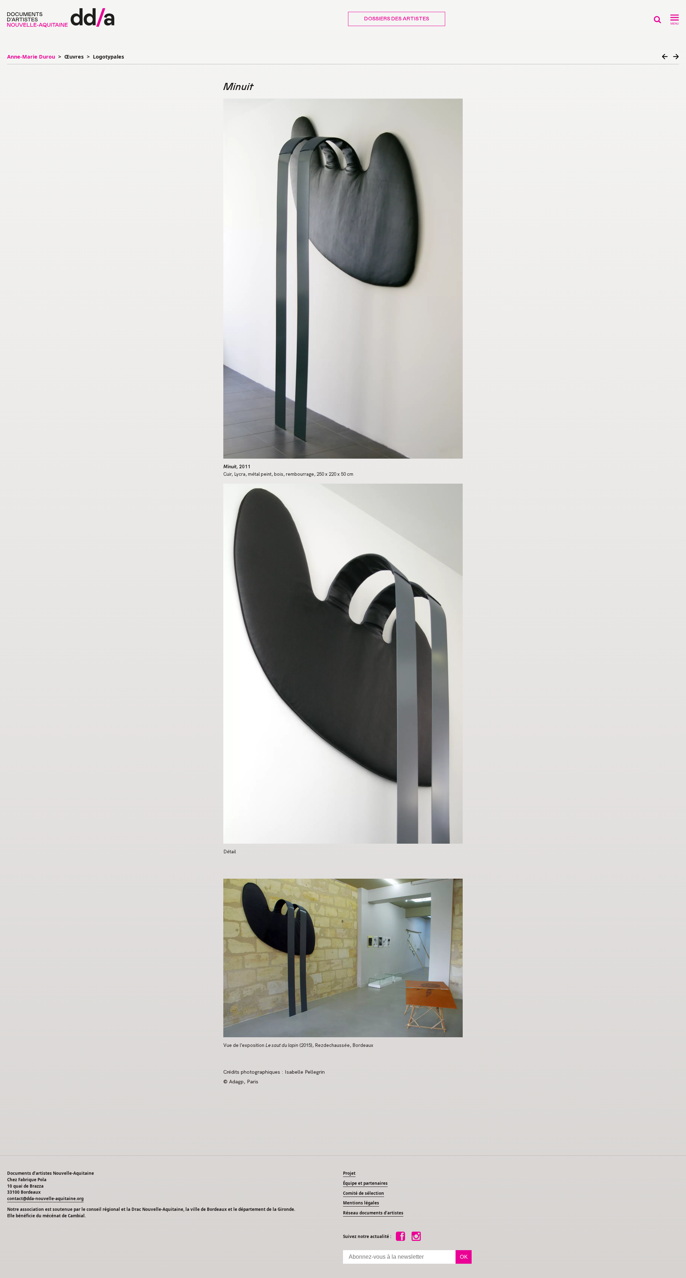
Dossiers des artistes (396, 18)
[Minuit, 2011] (343, 279)
